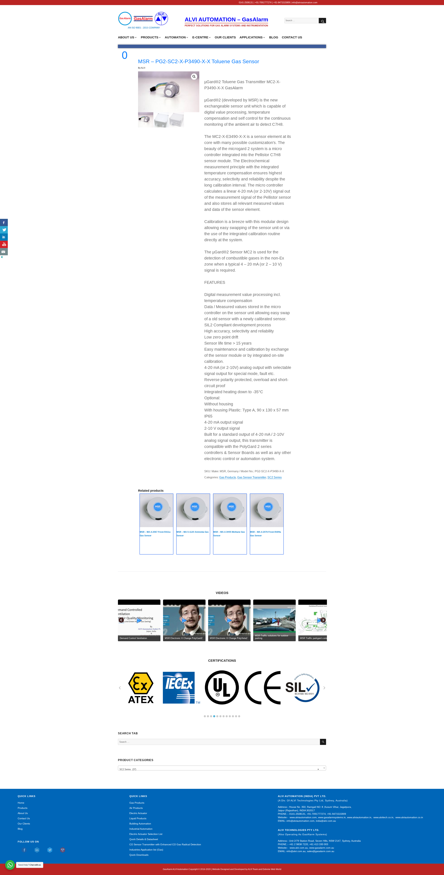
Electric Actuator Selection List (145, 834)
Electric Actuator (138, 813)
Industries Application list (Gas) (146, 849)
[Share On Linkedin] (4, 237)
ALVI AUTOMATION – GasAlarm (226, 19)
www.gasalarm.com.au (321, 847)
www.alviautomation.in (359, 817)
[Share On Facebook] (4, 222)
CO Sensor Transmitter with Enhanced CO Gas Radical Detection (165, 844)
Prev (121, 620)
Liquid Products (137, 818)
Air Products (136, 808)
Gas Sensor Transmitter (251, 477)
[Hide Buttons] (1, 257)
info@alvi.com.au (296, 851)
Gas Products (227, 477)
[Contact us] (4, 251)
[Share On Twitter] (4, 229)
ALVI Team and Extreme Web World (264, 869)
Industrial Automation (140, 828)
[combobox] (222, 768)
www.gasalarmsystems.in (332, 817)
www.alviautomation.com (303, 817)
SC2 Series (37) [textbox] (219, 769)
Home (21, 802)
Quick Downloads (138, 854)
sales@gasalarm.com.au (320, 851)
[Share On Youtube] (4, 244)
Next (323, 620)
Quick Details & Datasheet (143, 839)
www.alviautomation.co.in (409, 817)
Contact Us (24, 818)
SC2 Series (274, 477)
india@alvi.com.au (326, 820)
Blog (20, 828)
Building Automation (140, 823)
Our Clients (24, 823)
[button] (194, 76)
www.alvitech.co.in (383, 817)
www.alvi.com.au (299, 847)
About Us (23, 813)
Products (22, 808)
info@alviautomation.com (300, 820)
